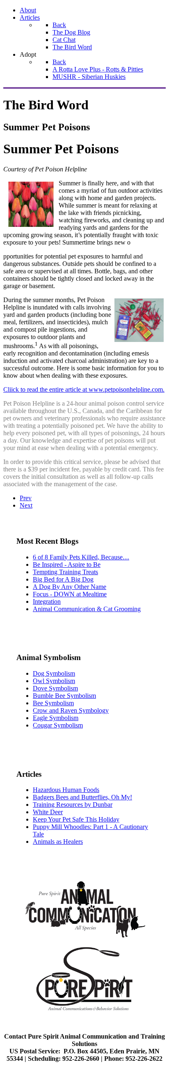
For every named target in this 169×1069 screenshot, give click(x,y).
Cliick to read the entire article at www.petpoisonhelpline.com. (83, 389)
